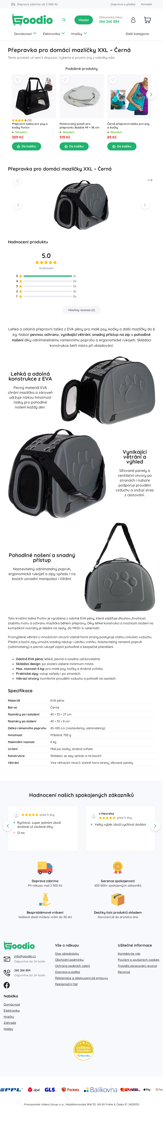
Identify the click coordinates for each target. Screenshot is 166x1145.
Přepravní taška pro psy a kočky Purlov (30, 126)
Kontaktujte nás (129, 954)
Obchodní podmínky (69, 960)
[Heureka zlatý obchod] (83, 1050)
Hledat (84, 20)
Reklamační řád (66, 984)
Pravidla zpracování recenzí (137, 966)
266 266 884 (109, 21)
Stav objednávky (67, 954)
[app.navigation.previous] (12, 94)
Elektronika (51, 34)
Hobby (8, 1029)
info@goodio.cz (25, 956)
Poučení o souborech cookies (138, 960)
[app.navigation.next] (151, 94)
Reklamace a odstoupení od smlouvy (81, 978)
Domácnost (23, 34)
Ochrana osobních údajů (72, 966)
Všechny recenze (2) (81, 310)
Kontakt (146, 4)
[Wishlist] (17, 80)
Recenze (124, 972)
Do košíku (29, 146)
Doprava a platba (123, 4)
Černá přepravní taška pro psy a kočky (128, 126)
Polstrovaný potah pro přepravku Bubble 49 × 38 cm (79, 126)
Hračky (76, 34)
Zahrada (10, 1023)
